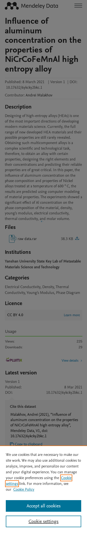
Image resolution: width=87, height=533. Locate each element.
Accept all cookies (44, 506)
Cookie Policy (23, 489)
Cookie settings (43, 521)
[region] (43, 489)
